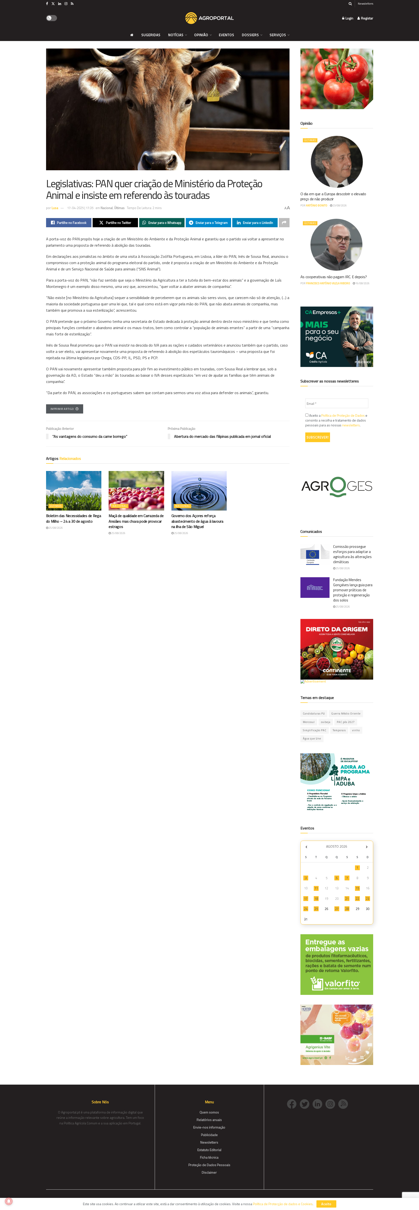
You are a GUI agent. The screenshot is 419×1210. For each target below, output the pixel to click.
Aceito (326, 1204)
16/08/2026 (362, 283)
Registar (366, 18)
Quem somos (209, 1112)
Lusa (55, 207)
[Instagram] (331, 1103)
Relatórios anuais (209, 1119)
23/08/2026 (339, 205)
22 (357, 898)
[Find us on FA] (47, 4)
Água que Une (312, 738)
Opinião (201, 34)
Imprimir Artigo (62, 409)
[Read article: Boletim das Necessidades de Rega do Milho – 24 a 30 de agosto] (74, 491)
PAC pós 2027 (346, 722)
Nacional (107, 207)
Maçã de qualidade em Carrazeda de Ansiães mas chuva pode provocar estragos (136, 521)
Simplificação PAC (314, 730)
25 (316, 908)
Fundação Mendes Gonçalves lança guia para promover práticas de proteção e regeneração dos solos (352, 590)
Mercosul (309, 722)
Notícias (176, 34)
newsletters (351, 425)
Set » (367, 847)
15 (357, 888)
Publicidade (209, 1134)
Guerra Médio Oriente (346, 713)
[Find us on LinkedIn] (59, 4)
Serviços (278, 34)
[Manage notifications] (9, 1201)
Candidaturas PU (314, 713)
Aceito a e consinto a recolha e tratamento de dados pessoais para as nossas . (336, 420)
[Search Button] (350, 3)
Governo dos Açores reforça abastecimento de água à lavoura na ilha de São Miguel (197, 521)
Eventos (226, 34)
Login (349, 18)
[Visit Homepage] (209, 18)
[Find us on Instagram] (65, 4)
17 (305, 898)
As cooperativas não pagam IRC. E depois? (333, 277)
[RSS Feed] (344, 1103)
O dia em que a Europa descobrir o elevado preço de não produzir (333, 196)
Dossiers (250, 34)
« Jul (306, 847)
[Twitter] (306, 1103)
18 (316, 898)
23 (367, 898)
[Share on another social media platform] (284, 222)
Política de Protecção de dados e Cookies (283, 1203)
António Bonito (316, 205)
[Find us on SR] (72, 4)
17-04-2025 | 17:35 (80, 207)
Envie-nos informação (209, 1127)
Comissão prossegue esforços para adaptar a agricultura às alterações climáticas (352, 554)
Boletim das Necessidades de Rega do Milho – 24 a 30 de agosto (73, 518)
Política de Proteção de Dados (343, 415)
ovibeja (325, 722)
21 (347, 898)
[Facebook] (293, 1103)
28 (347, 908)
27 (336, 908)
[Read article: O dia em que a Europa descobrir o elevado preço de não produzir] (336, 162)
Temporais (339, 730)
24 (305, 908)
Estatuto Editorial (209, 1149)
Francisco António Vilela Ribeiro (328, 283)
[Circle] (319, 1103)
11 (316, 888)
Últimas (119, 207)
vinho (356, 730)
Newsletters (365, 3)
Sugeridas (151, 34)
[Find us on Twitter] (53, 4)
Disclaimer (209, 1172)
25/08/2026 (55, 528)
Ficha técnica (209, 1157)
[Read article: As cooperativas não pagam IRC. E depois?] (336, 245)
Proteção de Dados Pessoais (209, 1164)
